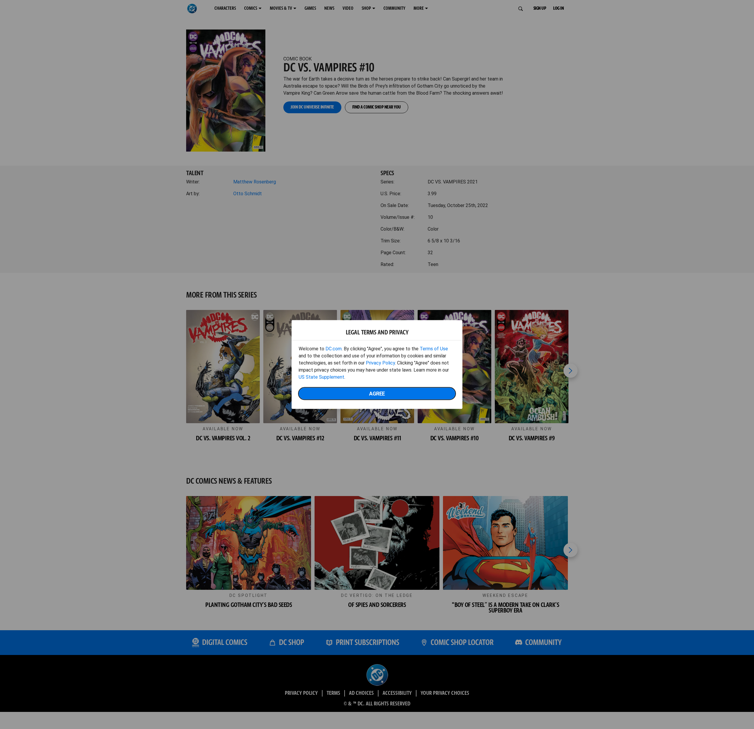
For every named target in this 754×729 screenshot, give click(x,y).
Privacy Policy (380, 363)
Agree (377, 393)
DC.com (333, 349)
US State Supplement (321, 377)
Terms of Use (434, 349)
